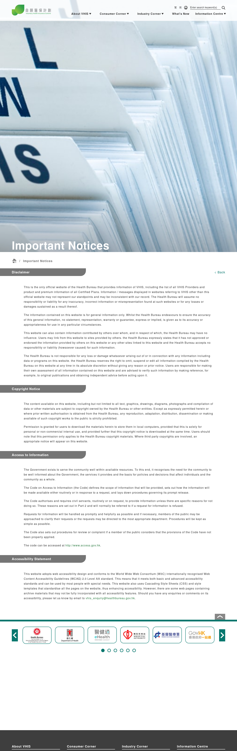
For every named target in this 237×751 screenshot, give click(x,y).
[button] (103, 650)
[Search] (223, 8)
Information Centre (209, 14)
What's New (180, 14)
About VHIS (79, 14)
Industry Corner (149, 14)
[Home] (14, 261)
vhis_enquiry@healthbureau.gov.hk (110, 598)
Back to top (220, 617)
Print (186, 7)
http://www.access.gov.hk (82, 545)
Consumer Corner (113, 14)
